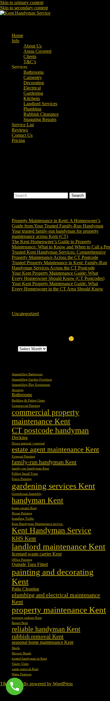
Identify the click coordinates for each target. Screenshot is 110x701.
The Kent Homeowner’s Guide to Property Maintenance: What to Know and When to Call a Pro (61, 244)
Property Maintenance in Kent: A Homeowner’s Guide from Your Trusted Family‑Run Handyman (57, 223)
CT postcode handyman (50, 430)
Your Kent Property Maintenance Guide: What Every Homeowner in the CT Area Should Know (57, 286)
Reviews (20, 129)
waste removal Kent (25, 669)
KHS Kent (24, 538)
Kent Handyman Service (51, 530)
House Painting (22, 513)
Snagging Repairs (39, 119)
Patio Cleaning (25, 588)
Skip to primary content (21, 2)
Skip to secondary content (24, 7)
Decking (20, 437)
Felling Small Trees (25, 473)
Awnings (17, 390)
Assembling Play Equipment (31, 384)
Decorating (33, 82)
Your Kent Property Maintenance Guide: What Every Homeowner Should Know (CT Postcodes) (58, 276)
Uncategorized (25, 313)
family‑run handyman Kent (30, 468)
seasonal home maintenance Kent (42, 642)
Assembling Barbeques (27, 374)
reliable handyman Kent (46, 629)
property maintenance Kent (59, 609)
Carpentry (32, 77)
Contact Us (22, 135)
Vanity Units (20, 663)
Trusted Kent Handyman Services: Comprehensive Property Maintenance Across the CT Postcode (59, 255)
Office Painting (22, 559)
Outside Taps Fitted (30, 564)
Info (15, 40)
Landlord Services (40, 103)
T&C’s (29, 61)
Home (17, 35)
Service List (23, 124)
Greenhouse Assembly (27, 493)
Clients (29, 56)
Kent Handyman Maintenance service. (37, 523)
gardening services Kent (53, 485)
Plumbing (32, 108)
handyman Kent (37, 500)
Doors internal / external (28, 443)
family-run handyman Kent (44, 462)
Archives (8, 348)
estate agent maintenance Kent (55, 449)
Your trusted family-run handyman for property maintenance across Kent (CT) (55, 234)
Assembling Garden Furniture (32, 379)
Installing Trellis (23, 518)
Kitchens (31, 98)
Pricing (18, 140)
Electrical (32, 87)
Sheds (16, 648)
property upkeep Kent (27, 617)
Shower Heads (21, 653)
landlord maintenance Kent (58, 546)
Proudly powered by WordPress (43, 683)
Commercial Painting (26, 405)
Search (6, 195)
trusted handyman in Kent (29, 658)
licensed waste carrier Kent (37, 553)
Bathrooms (33, 72)
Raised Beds (20, 623)
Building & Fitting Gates (28, 400)
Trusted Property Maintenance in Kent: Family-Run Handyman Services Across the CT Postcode (59, 265)
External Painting (23, 456)
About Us (32, 45)
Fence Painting (22, 479)
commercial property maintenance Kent (45, 417)
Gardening (33, 93)
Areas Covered (37, 51)
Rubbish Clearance (41, 114)
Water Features (21, 674)
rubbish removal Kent (38, 636)
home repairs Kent (24, 508)
